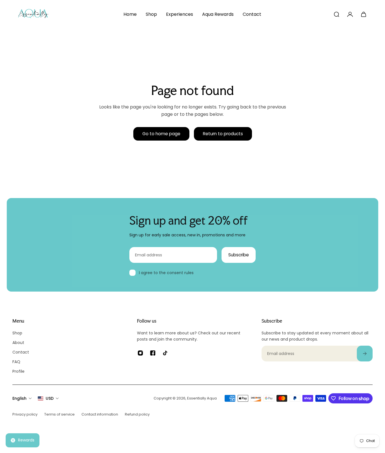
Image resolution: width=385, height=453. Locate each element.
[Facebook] (153, 353)
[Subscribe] (365, 353)
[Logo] (33, 14)
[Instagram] (140, 353)
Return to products (223, 134)
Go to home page (161, 134)
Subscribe (238, 255)
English (19, 398)
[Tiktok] (165, 353)
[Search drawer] (336, 14)
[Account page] (350, 14)
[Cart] (363, 14)
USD (50, 398)
